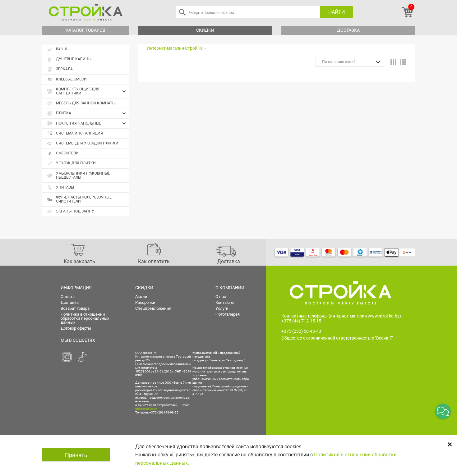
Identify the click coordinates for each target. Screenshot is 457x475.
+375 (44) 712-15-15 (301, 320)
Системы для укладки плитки (87, 143)
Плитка (63, 113)
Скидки (205, 30)
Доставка (348, 30)
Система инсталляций (79, 133)
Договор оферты (76, 328)
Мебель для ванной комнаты (85, 103)
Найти (336, 12)
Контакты (224, 302)
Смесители (67, 153)
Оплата (68, 297)
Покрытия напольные (78, 123)
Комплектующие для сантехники (77, 91)
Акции (141, 297)
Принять (76, 455)
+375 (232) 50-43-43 (301, 331)
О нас (220, 297)
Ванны (62, 49)
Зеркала (64, 69)
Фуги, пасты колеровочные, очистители (84, 199)
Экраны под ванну (75, 211)
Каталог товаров (85, 30)
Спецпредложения (153, 308)
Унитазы (65, 187)
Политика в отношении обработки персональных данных (85, 318)
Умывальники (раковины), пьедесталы (83, 175)
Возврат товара (75, 308)
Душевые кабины (73, 59)
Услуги (221, 308)
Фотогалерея (227, 314)
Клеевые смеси (71, 79)
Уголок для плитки (76, 163)
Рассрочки (145, 302)
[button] (443, 411)
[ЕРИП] (407, 252)
